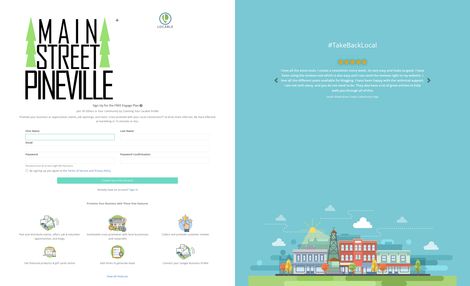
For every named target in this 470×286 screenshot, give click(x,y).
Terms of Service (77, 170)
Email (29, 142)
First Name (32, 131)
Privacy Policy (102, 170)
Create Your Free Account (117, 180)
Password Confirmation (135, 154)
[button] (275, 79)
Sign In (133, 189)
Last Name (127, 131)
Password (32, 154)
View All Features (117, 276)
